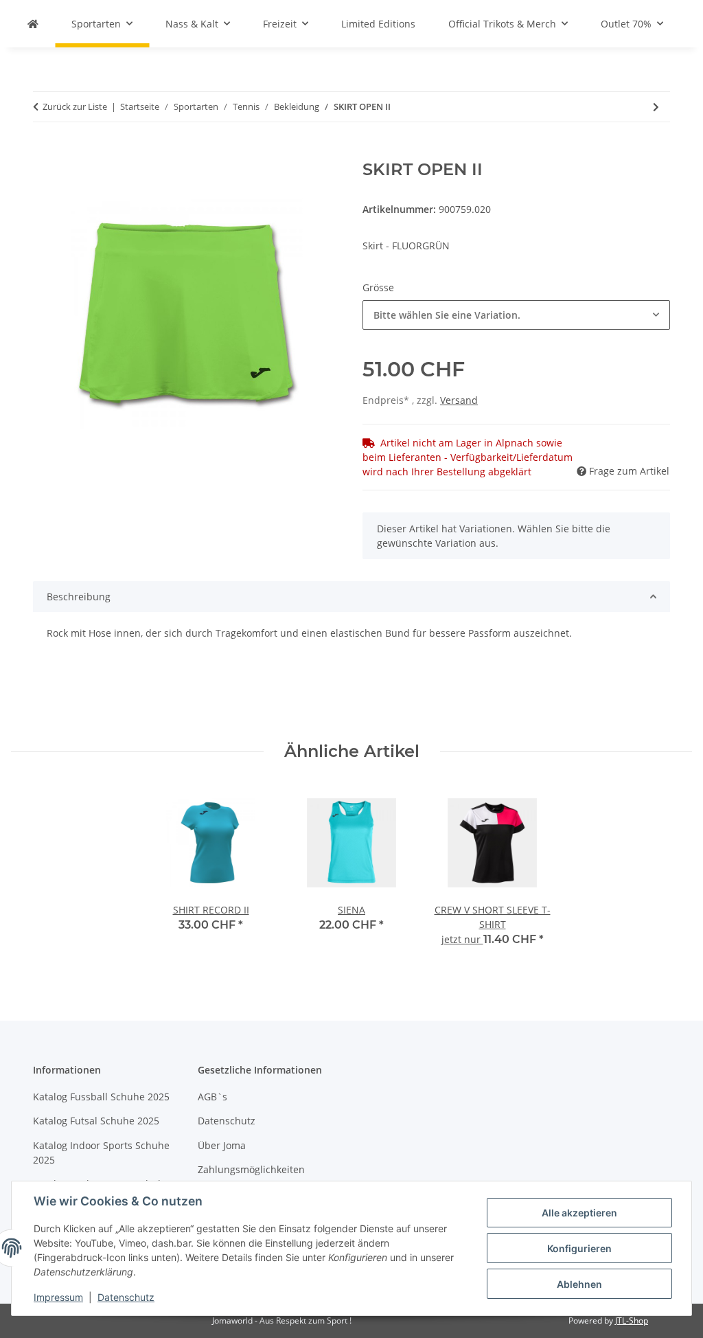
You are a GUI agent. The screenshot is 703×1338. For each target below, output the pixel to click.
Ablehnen (579, 1284)
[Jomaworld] (33, 23)
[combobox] (516, 315)
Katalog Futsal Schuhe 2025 (96, 1120)
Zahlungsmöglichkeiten (251, 1169)
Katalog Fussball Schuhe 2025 (101, 1096)
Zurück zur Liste (75, 106)
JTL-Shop (631, 1320)
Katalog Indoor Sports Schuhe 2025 (101, 1152)
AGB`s (212, 1096)
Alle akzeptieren (579, 1212)
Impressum (58, 1297)
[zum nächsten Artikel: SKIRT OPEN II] (656, 107)
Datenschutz (125, 1297)
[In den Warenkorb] (44, 152)
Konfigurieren (579, 1248)
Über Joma (222, 1145)
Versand (459, 400)
